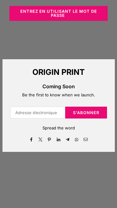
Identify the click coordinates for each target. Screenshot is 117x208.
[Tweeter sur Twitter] (40, 139)
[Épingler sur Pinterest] (49, 139)
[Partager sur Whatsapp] (76, 139)
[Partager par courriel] (85, 139)
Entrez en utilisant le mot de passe (58, 13)
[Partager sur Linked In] (58, 139)
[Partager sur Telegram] (67, 139)
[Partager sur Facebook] (31, 139)
